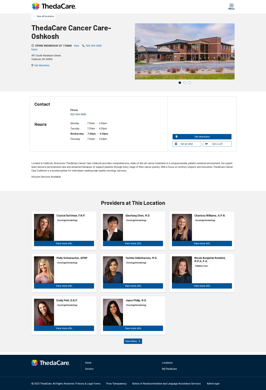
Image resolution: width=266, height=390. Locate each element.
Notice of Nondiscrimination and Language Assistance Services (166, 383)
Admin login (213, 383)
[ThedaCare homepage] (54, 7)
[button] (231, 6)
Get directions (42, 65)
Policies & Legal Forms (88, 383)
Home (88, 362)
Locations (167, 362)
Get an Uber (187, 143)
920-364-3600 (94, 45)
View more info (64, 230)
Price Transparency (116, 383)
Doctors (89, 368)
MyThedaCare (169, 368)
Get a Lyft (217, 143)
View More (131, 341)
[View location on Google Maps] (202, 116)
